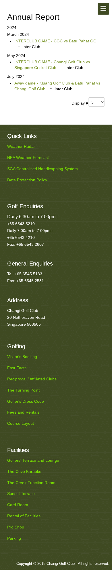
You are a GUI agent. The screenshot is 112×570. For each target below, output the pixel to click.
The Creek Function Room (31, 482)
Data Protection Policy (27, 180)
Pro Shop (15, 527)
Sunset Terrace (21, 493)
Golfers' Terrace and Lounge (33, 460)
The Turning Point (23, 390)
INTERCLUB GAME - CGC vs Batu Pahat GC (55, 41)
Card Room (17, 504)
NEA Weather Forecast (28, 157)
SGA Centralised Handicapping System (42, 168)
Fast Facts (16, 367)
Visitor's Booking (22, 356)
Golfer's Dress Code (25, 401)
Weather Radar (21, 146)
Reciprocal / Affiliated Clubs (32, 379)
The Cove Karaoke (24, 471)
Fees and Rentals (23, 412)
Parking (14, 538)
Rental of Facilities (23, 516)
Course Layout (20, 423)
